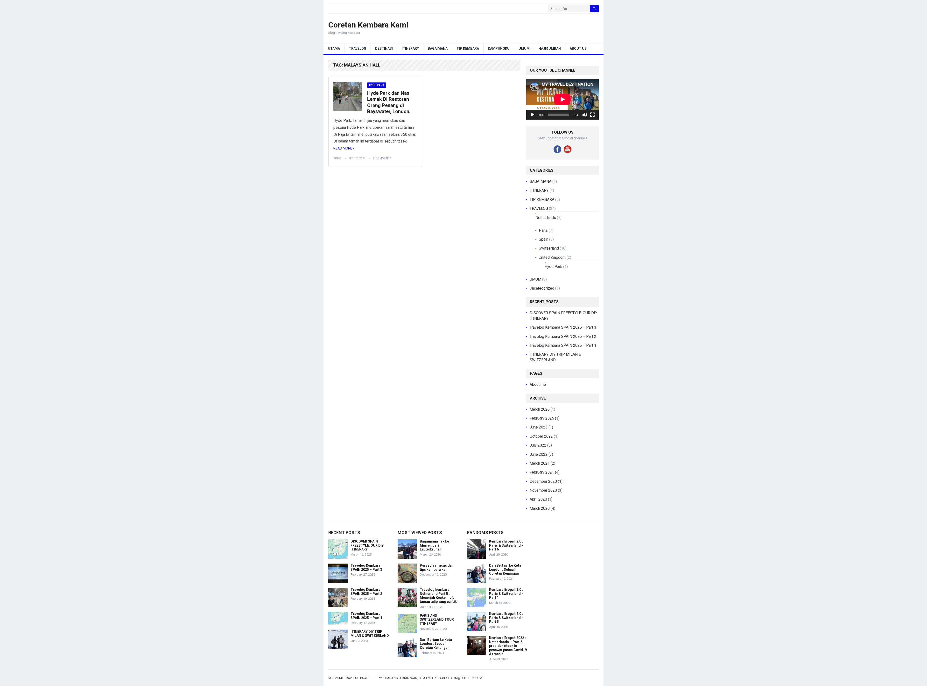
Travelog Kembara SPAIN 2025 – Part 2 (563, 336)
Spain (543, 239)
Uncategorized (542, 288)
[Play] (532, 114)
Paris (543, 230)
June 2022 (539, 454)
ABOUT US (578, 48)
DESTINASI (384, 48)
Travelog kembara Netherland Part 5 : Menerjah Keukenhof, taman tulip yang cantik (438, 596)
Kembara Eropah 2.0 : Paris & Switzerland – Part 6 (506, 545)
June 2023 (539, 427)
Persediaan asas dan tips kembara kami (437, 567)
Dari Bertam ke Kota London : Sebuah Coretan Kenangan (436, 644)
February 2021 (542, 472)
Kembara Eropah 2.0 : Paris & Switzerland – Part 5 (506, 618)
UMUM (524, 48)
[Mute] (584, 114)
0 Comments (382, 158)
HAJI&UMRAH (550, 48)
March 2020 (540, 508)
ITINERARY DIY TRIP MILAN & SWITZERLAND (370, 634)
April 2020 (538, 499)
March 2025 (540, 409)
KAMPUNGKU (499, 48)
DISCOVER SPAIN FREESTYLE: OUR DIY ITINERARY (367, 545)
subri (337, 158)
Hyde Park (376, 85)
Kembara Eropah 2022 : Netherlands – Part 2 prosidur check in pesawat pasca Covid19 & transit (508, 646)
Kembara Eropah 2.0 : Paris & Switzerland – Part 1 (506, 594)
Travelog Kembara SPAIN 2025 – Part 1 (563, 345)
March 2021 (540, 463)
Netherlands (545, 217)
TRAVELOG (357, 48)
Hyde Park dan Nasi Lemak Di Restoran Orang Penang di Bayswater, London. (389, 102)
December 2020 (543, 481)
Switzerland (549, 248)
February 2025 (542, 418)
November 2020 (543, 490)
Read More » (344, 148)
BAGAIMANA (438, 48)
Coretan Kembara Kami (368, 25)
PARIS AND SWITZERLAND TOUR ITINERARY (437, 620)
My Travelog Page (353, 678)
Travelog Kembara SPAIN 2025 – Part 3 (563, 327)
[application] (562, 99)
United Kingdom (552, 257)
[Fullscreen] (592, 114)
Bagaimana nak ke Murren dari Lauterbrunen (434, 545)
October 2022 (541, 436)
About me (538, 384)
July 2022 (538, 445)
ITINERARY (410, 48)
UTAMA (334, 48)
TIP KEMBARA (467, 48)
